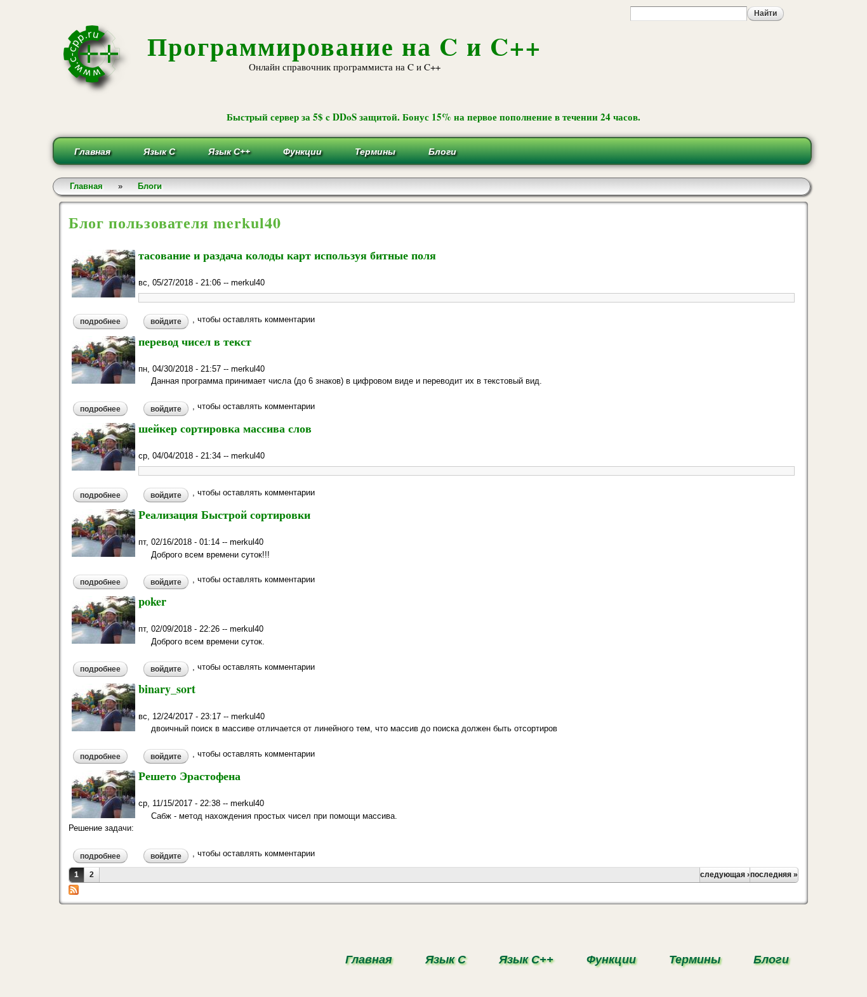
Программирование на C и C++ (344, 46)
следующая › (725, 874)
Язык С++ (229, 152)
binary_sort (166, 689)
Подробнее (104, 321)
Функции (302, 152)
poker (152, 601)
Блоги (442, 152)
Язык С (159, 152)
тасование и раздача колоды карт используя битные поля (287, 255)
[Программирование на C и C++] (97, 91)
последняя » (774, 874)
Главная (92, 152)
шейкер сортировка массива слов (225, 428)
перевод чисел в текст (194, 341)
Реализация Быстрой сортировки (224, 514)
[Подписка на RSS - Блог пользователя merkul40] (74, 889)
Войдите (166, 321)
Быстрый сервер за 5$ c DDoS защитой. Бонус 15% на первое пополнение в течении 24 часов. (433, 117)
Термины (375, 152)
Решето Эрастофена (189, 775)
